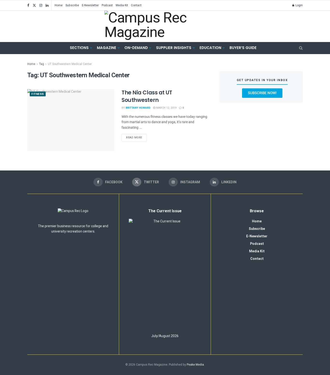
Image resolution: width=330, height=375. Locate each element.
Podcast (107, 5)
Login (299, 5)
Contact (136, 5)
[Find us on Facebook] (28, 5)
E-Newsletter (90, 5)
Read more (136, 137)
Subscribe (72, 5)
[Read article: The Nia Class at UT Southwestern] (70, 120)
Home (59, 5)
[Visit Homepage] (161, 26)
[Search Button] (301, 48)
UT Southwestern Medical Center (70, 64)
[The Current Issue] (165, 274)
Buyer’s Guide (243, 47)
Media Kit (122, 5)
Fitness (37, 94)
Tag (41, 64)
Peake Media (195, 364)
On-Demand (136, 47)
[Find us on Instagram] (40, 5)
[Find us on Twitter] (34, 5)
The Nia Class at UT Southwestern (147, 96)
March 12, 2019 (165, 108)
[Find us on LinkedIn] (47, 5)
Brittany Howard (138, 108)
